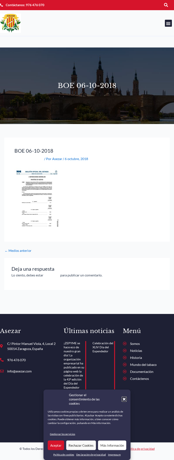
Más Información (112, 445)
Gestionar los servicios (62, 434)
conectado (52, 275)
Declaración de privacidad (91, 454)
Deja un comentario (29, 159)
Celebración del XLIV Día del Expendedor (103, 347)
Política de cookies (63, 454)
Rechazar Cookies (81, 445)
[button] (124, 399)
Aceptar (56, 445)
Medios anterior (18, 250)
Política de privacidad (140, 448)
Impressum (114, 454)
